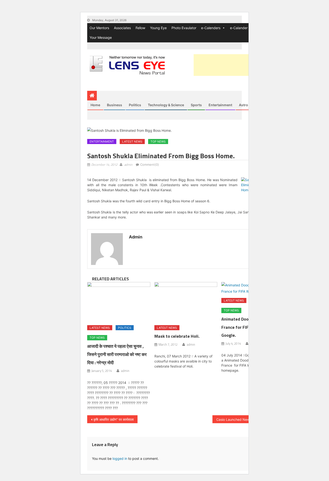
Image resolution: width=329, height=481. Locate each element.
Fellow (140, 28)
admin (128, 164)
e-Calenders (210, 28)
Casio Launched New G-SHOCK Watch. (247, 419)
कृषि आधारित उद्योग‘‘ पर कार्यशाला (113, 419)
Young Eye (158, 28)
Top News (158, 141)
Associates (122, 28)
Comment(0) (149, 164)
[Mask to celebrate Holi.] (185, 302)
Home (95, 105)
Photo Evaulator (183, 28)
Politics (135, 105)
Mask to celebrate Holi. (176, 336)
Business (114, 105)
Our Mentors (99, 28)
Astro (243, 105)
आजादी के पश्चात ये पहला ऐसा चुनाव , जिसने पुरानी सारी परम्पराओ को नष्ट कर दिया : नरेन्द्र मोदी (117, 354)
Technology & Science (166, 105)
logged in (119, 458)
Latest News (132, 141)
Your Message (101, 37)
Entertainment (220, 105)
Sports (196, 105)
